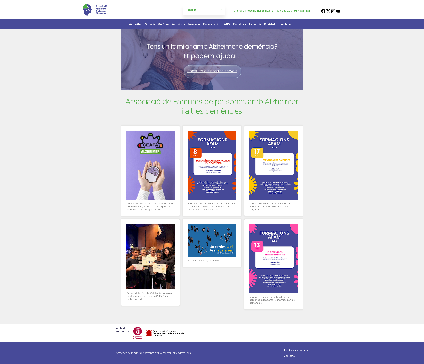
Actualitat (135, 24)
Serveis (150, 24)
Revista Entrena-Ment (278, 24)
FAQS (226, 24)
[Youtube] (338, 10)
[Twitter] (328, 10)
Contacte (289, 355)
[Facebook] (323, 10)
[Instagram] (333, 10)
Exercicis (255, 24)
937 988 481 (302, 10)
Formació (194, 24)
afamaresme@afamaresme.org (253, 10)
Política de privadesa (296, 350)
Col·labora (239, 24)
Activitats (178, 24)
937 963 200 (284, 10)
